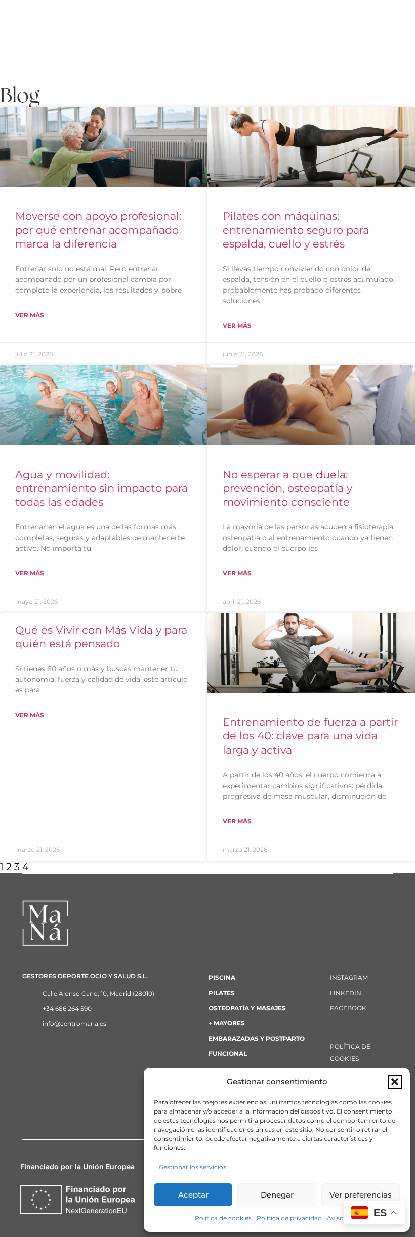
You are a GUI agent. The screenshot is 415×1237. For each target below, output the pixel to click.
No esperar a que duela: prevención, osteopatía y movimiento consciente (287, 488)
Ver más (29, 315)
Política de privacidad (289, 1218)
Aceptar (193, 1195)
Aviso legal (343, 1218)
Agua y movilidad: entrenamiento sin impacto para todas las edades (101, 488)
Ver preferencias (360, 1195)
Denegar (277, 1195)
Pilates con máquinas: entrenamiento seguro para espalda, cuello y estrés (296, 230)
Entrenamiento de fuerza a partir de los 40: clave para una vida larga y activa (310, 736)
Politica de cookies (223, 1218)
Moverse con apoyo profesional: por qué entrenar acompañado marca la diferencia (98, 230)
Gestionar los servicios (192, 1167)
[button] (395, 1082)
